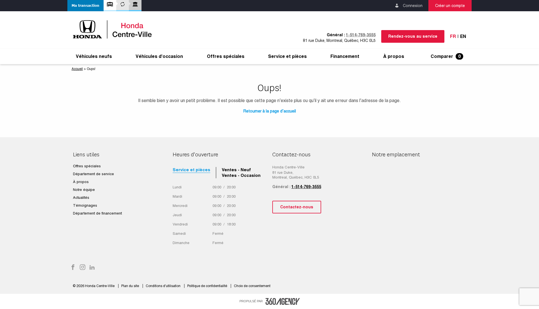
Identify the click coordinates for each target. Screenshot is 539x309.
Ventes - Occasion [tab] (241, 175)
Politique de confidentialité (207, 286)
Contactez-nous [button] (296, 207)
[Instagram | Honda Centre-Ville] (82, 267)
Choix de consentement (252, 286)
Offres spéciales (226, 56)
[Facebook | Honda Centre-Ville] (73, 267)
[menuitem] (94, 56)
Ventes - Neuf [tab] (236, 169)
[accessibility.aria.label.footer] (283, 301)
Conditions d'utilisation (163, 286)
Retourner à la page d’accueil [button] (269, 111)
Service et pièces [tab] (191, 169)
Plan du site (130, 286)
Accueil (77, 69)
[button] (85, 5)
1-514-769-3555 (361, 35)
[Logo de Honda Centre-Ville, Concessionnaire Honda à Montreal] (115, 29)
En (463, 36)
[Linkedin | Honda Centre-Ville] (92, 267)
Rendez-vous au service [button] (412, 36)
